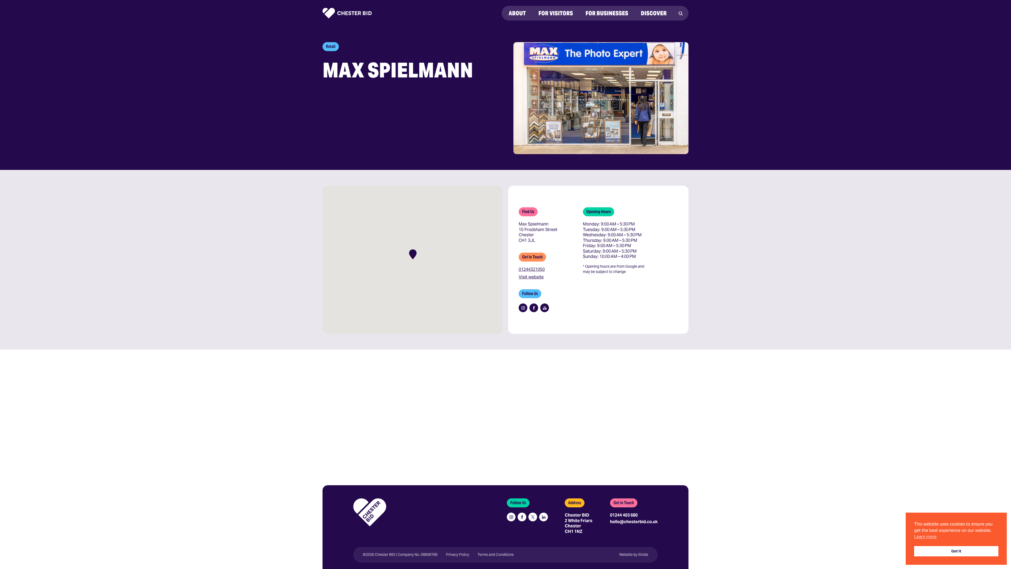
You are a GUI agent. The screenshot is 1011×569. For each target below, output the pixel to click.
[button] (413, 254)
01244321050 (532, 269)
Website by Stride (633, 554)
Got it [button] (956, 551)
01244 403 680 (624, 515)
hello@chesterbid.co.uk (634, 521)
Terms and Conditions (496, 554)
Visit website (531, 277)
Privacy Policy (457, 554)
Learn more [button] (925, 536)
